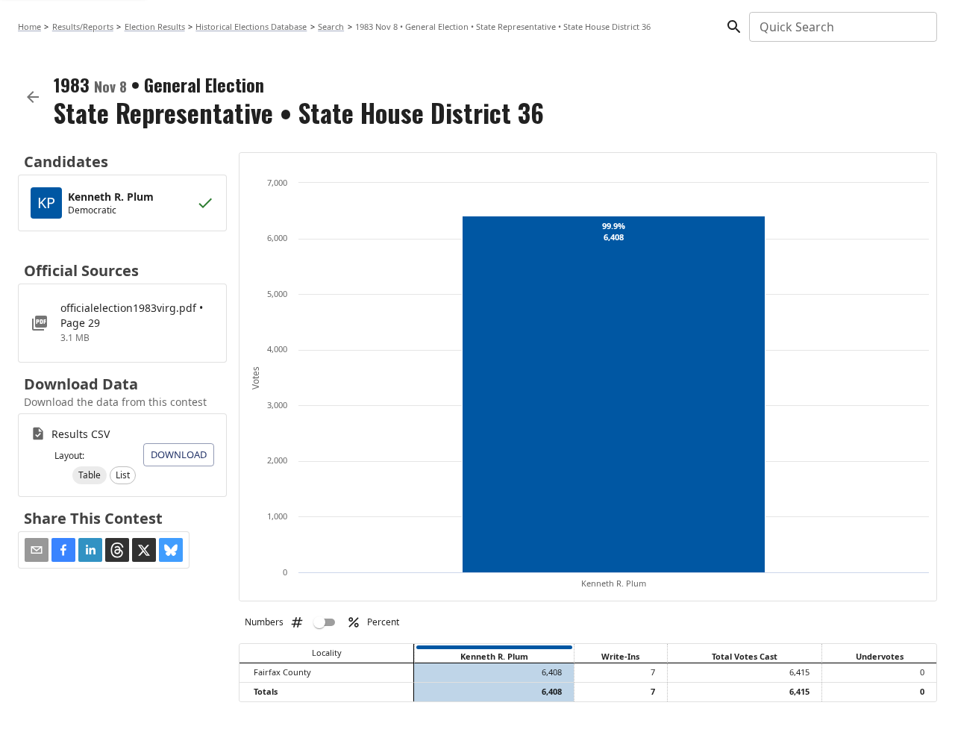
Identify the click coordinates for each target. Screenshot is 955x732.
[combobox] (842, 26)
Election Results (155, 26)
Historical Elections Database (251, 26)
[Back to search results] (33, 97)
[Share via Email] (36, 550)
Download (179, 454)
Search (331, 26)
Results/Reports (82, 26)
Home (29, 26)
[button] (89, 475)
